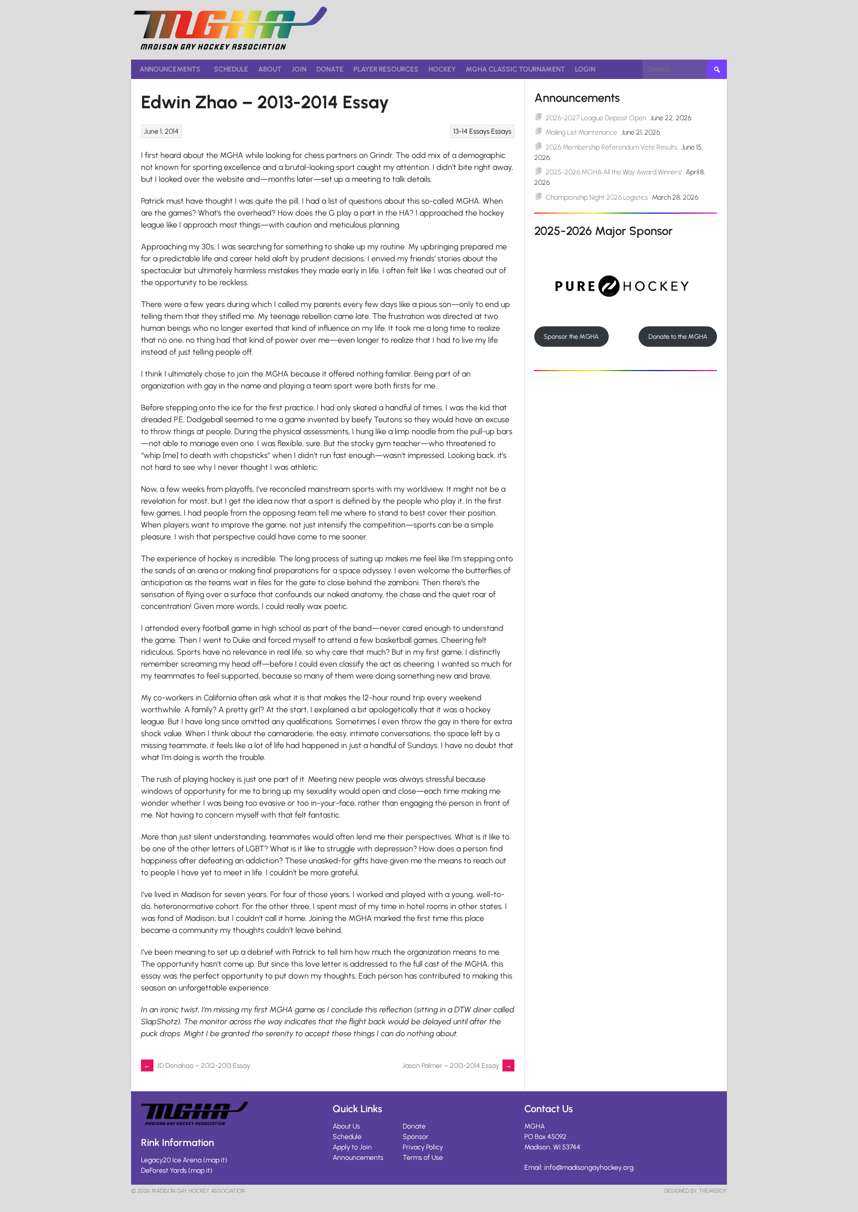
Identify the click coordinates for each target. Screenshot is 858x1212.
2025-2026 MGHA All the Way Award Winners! (614, 172)
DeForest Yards (164, 1170)
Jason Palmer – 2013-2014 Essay (457, 1065)
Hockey (442, 69)
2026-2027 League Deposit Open (596, 118)
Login (585, 69)
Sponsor (416, 1137)
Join (298, 69)
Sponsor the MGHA (571, 336)
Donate (330, 69)
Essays (501, 131)
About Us (346, 1126)
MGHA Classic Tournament (515, 69)
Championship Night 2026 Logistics (597, 197)
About (270, 69)
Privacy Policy (423, 1147)
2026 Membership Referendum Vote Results (611, 147)
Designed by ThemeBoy (695, 1191)
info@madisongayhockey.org (589, 1167)
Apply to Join (352, 1147)
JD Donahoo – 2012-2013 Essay (196, 1065)
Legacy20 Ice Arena (171, 1160)
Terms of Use (423, 1157)
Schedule (231, 69)
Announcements (170, 69)
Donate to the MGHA (678, 336)
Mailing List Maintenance (581, 132)
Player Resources (386, 69)
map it (215, 1160)
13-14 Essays (471, 131)
